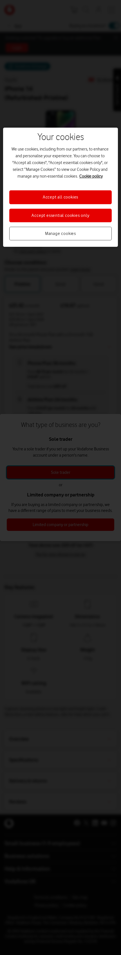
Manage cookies (60, 233)
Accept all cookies (60, 197)
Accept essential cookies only (60, 215)
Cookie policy (91, 176)
